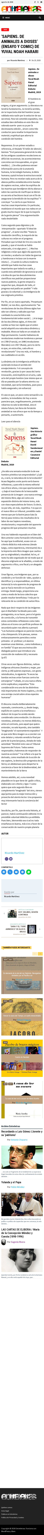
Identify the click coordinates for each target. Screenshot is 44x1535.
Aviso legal (5, 1511)
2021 (10, 959)
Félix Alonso (24, 1061)
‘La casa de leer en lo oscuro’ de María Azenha (22, 1098)
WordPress (5, 1531)
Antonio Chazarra (19, 1139)
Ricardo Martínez (18, 60)
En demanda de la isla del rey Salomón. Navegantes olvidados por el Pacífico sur (22, 974)
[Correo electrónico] (41, 1)
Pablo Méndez (17, 1187)
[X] (38, 1)
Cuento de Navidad (22, 1057)
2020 (5, 29)
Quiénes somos (6, 1507)
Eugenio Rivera (18, 1242)
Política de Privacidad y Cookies (12, 1517)
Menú (7, 17)
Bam (13, 1531)
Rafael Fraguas (24, 1020)
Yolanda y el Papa (11, 1182)
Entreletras (20, 1528)
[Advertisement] (22, 1325)
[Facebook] (35, 1)
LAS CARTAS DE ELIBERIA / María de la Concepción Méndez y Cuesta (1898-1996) (20, 1233)
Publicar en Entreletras (9, 1514)
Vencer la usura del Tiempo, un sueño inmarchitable (22, 1016)
